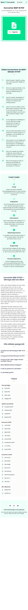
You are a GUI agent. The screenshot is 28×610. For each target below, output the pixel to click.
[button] (26, 2)
